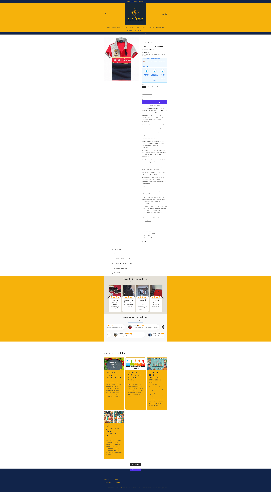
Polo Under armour (150, 227)
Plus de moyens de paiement (154, 105)
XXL (158, 86)
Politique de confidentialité (136, 487)
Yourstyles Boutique (114, 487)
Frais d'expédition (152, 54)
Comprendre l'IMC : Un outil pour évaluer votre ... (134, 376)
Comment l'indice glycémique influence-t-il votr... (155, 377)
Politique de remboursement (124, 487)
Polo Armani (148, 221)
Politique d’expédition (157, 487)
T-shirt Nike (148, 231)
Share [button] (145, 241)
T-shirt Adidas (148, 229)
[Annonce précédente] (104, 1)
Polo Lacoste (148, 223)
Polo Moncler (148, 237)
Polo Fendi (148, 235)
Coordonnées (164, 487)
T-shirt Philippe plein (150, 233)
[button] (105, 13)
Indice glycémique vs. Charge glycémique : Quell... (112, 431)
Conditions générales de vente (153, 488)
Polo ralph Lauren (149, 225)
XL (153, 86)
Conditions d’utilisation (147, 487)
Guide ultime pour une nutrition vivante (113, 375)
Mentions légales (164, 488)
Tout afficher (135, 464)
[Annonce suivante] (166, 1)
